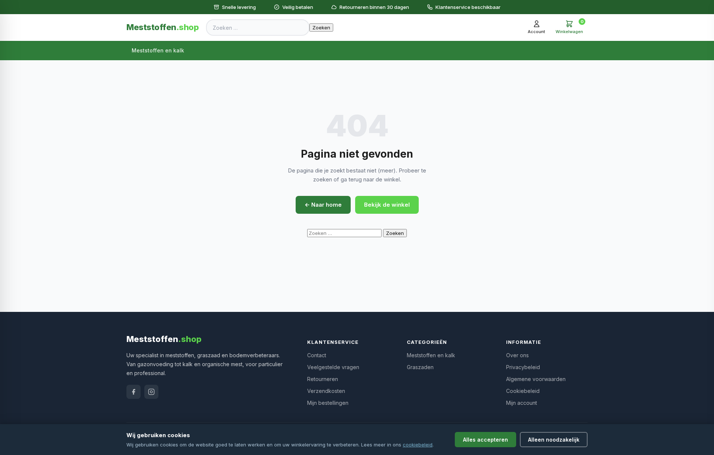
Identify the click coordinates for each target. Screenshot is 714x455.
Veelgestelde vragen (333, 367)
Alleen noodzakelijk (553, 439)
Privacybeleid (523, 367)
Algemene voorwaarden (536, 379)
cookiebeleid (417, 445)
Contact (316, 355)
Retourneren (322, 379)
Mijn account (521, 403)
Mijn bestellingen (327, 403)
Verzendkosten (326, 391)
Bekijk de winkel (387, 204)
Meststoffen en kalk (158, 50)
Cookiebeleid (523, 391)
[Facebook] (133, 392)
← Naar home (323, 204)
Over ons (517, 355)
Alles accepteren (485, 439)
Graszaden (420, 367)
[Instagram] (151, 392)
